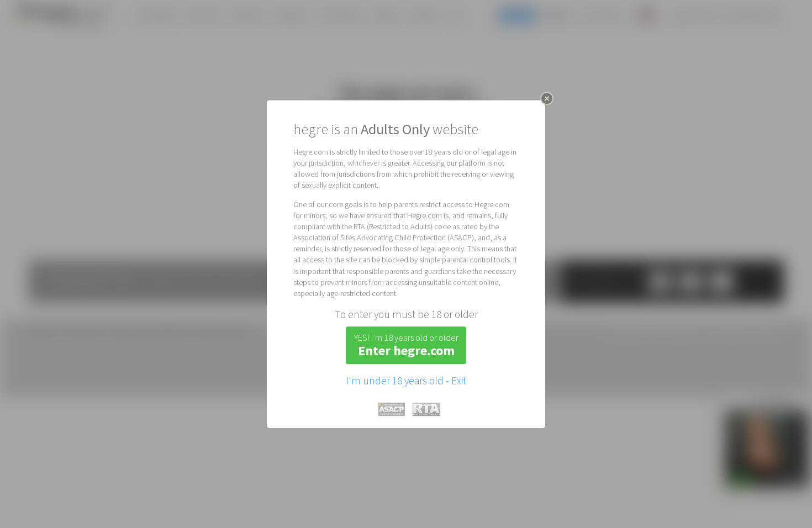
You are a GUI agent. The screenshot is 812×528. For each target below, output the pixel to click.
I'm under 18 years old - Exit (406, 380)
